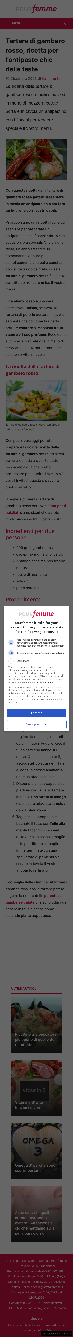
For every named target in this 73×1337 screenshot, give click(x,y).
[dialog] (36, 668)
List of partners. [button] (44, 682)
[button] (36, 661)
